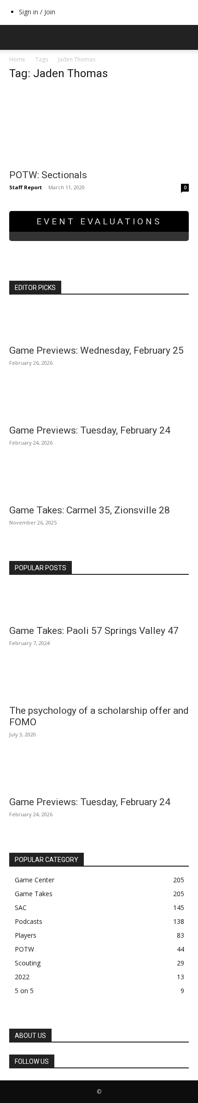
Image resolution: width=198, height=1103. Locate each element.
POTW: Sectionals (48, 175)
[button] (15, 37)
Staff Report (25, 187)
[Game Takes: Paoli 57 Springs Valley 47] (99, 603)
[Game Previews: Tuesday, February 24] (99, 402)
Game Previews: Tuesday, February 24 (89, 430)
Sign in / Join (37, 11)
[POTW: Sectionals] (99, 126)
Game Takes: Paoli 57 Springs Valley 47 (94, 630)
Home (17, 59)
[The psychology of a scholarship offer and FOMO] (99, 683)
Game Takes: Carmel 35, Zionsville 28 (89, 510)
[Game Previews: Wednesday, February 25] (99, 323)
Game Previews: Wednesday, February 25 (96, 350)
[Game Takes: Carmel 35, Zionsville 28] (99, 482)
